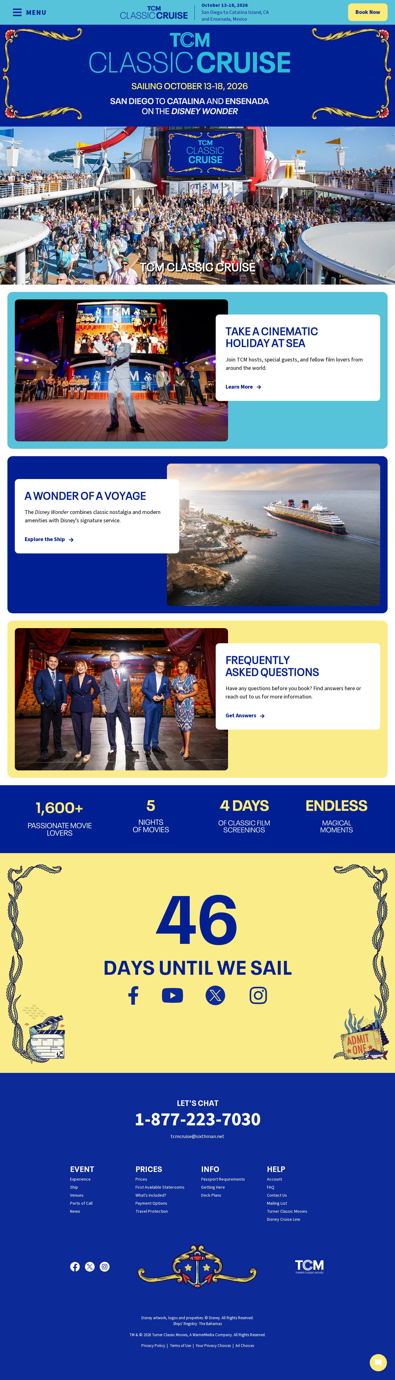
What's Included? (150, 1195)
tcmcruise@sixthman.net (197, 1136)
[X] (223, 994)
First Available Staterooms (160, 1187)
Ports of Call (81, 1203)
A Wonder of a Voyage (85, 494)
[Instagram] (258, 994)
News (75, 1211)
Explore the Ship (45, 539)
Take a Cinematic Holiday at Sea (272, 336)
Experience (80, 1179)
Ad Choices (244, 1346)
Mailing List (277, 1203)
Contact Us (277, 1195)
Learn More (240, 387)
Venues (77, 1195)
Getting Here (213, 1187)
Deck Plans (211, 1195)
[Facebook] (141, 994)
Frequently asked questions (272, 665)
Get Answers (241, 715)
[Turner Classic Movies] (309, 1266)
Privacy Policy (153, 1346)
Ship (74, 1187)
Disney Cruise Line (283, 1219)
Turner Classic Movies (287, 1211)
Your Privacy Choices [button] (213, 1346)
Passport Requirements (223, 1179)
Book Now (368, 12)
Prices (141, 1179)
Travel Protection (151, 1211)
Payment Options (151, 1203)
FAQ (270, 1187)
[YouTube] (181, 994)
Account (274, 1179)
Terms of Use (180, 1346)
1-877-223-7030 (197, 1120)
